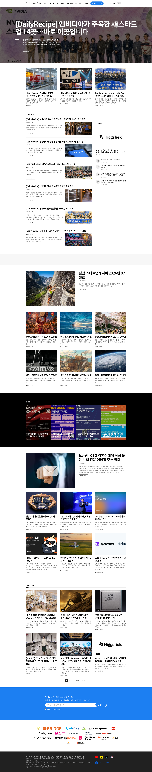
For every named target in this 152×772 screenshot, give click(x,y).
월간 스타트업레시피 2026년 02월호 (75, 375)
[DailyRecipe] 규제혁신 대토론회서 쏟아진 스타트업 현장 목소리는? (110, 94)
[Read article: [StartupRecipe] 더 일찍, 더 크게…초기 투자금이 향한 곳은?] (78, 172)
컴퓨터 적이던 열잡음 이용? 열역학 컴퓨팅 (40, 518)
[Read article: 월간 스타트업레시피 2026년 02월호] (75, 361)
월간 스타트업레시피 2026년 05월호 (75, 336)
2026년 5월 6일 (99, 346)
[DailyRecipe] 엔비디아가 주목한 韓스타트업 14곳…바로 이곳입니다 (76, 27)
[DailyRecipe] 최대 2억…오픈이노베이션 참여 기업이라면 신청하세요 (56, 230)
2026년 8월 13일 (99, 105)
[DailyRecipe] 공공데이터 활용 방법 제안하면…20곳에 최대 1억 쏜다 (55, 141)
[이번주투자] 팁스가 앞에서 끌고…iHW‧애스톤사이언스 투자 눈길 (75, 616)
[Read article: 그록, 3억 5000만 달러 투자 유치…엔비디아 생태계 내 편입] (110, 601)
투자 (62, 3)
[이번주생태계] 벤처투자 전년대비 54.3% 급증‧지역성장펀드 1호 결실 (41, 616)
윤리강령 (62, 757)
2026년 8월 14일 (64, 103)
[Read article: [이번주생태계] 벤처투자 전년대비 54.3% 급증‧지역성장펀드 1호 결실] (41, 601)
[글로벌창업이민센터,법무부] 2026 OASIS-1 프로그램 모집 (63, 435)
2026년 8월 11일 (30, 145)
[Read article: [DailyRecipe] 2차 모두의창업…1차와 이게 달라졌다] (75, 79)
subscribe (97, 3)
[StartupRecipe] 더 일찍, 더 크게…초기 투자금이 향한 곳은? (52, 163)
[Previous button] (27, 423)
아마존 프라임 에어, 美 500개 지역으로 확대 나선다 (75, 559)
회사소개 (28, 757)
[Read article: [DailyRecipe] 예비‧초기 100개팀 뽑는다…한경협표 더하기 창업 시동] (78, 128)
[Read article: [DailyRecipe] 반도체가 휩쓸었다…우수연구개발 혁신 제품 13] (41, 79)
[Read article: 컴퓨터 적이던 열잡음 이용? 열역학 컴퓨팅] (41, 503)
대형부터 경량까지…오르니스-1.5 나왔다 (40, 559)
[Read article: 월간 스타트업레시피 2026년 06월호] (41, 323)
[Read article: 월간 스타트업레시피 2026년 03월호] (41, 361)
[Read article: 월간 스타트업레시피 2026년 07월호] (50, 288)
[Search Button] (125, 3)
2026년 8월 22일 (82, 463)
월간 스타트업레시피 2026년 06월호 (41, 336)
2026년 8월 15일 (30, 105)
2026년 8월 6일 (30, 234)
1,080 (78, 681)
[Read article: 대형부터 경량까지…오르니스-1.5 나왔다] (41, 544)
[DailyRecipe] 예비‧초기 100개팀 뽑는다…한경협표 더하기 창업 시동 (56, 119)
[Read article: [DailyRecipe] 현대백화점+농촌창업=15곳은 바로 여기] (78, 217)
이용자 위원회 (80, 757)
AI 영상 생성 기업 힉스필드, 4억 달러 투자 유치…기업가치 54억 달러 (107, 151)
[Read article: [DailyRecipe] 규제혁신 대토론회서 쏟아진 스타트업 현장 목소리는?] (110, 79)
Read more (31, 133)
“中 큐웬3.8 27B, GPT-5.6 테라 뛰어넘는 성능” (110, 518)
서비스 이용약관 (46, 757)
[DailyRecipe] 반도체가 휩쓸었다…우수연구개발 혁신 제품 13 (39, 94)
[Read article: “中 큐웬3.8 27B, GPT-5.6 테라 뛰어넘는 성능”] (110, 503)
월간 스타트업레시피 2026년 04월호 (110, 336)
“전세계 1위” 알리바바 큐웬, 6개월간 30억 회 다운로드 (75, 518)
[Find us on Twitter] (111, 3)
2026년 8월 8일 (30, 189)
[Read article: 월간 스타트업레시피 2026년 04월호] (110, 323)
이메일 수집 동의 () (53, 709)
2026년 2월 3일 (99, 385)
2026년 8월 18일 (57, 439)
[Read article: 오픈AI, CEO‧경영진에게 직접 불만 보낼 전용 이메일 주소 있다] (50, 470)
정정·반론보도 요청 (71, 757)
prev (137, 57)
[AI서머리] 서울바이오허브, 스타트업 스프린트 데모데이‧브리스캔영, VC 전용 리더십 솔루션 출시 (113, 174)
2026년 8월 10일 (30, 167)
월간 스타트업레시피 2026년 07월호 (102, 275)
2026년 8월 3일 (82, 280)
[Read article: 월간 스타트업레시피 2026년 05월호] (75, 323)
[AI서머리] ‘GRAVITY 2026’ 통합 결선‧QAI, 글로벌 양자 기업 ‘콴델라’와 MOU (113, 181)
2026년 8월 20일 (32, 439)
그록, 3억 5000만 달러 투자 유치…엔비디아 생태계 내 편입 (113, 166)
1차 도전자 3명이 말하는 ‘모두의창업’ (110, 160)
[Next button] (125, 423)
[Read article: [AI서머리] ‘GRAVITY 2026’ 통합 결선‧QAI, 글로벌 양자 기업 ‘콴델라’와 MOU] (75, 644)
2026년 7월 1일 (30, 346)
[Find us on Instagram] (114, 3)
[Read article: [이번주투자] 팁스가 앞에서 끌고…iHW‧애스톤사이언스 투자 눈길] (75, 601)
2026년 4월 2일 (30, 385)
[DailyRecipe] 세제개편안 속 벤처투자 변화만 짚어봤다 (49, 186)
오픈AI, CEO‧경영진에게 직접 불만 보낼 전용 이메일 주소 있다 (102, 457)
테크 (58, 3)
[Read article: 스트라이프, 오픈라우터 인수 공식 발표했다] (110, 544)
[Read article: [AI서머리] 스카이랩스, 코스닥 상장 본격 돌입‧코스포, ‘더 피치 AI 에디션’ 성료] (41, 644)
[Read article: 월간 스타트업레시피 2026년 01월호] (110, 361)
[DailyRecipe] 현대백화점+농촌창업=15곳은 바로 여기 (49, 208)
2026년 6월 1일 (64, 346)
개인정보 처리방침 (36, 757)
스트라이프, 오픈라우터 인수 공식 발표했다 (110, 559)
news (28, 610)
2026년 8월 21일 (30, 529)
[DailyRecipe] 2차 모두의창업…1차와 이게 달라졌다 (75, 94)
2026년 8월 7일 (30, 212)
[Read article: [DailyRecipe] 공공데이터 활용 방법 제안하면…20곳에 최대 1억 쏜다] (78, 150)
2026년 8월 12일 (30, 122)
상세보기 (58, 709)
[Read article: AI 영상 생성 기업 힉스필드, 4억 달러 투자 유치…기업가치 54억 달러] (111, 137)
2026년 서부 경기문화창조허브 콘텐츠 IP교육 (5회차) (88, 435)
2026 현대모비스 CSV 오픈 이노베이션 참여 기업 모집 (38, 435)
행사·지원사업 (71, 3)
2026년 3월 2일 (64, 385)
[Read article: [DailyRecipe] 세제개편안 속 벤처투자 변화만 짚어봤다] (78, 195)
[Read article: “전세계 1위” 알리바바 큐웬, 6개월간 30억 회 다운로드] (75, 503)
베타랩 (86, 3)
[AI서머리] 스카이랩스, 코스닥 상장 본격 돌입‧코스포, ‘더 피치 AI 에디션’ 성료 (41, 661)
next (144, 57)
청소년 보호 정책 (55, 757)
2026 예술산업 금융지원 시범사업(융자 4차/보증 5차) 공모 (113, 435)
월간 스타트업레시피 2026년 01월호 (110, 375)
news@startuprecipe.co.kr (45, 765)
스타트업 (51, 3)
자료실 (81, 3)
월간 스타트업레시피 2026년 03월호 (41, 375)
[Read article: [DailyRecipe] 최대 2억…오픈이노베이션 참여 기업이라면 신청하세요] (78, 239)
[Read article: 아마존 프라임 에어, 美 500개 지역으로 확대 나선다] (75, 544)
